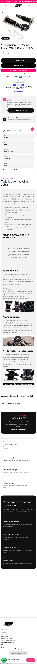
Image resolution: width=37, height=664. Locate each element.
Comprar (30, 660)
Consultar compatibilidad (10, 170)
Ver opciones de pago (18, 429)
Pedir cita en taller (21, 110)
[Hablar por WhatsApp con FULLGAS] (3, 660)
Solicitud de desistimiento (8, 642)
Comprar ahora (18, 65)
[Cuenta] (29, 5)
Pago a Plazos (5, 634)
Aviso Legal (4, 636)
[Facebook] (15, 649)
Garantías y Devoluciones (8, 640)
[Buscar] (5, 5)
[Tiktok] (21, 649)
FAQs (2, 647)
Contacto (3, 632)
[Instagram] (18, 649)
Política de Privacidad (7, 638)
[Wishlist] (32, 5)
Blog (2, 644)
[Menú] (2, 6)
